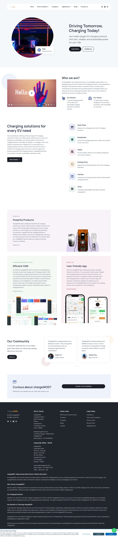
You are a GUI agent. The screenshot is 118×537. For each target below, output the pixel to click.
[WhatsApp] (114, 530)
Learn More (75, 49)
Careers (62, 426)
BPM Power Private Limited (68, 415)
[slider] (22, 105)
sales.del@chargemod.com (42, 465)
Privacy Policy (91, 420)
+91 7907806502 (48, 438)
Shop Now (16, 245)
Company (55, 7)
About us (12, 357)
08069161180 (50, 434)
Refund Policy (91, 423)
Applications (66, 7)
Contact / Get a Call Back (83, 386)
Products (63, 417)
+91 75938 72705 (48, 467)
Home (32, 7)
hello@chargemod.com (41, 432)
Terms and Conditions (93, 417)
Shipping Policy (91, 426)
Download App (71, 289)
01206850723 (38, 436)
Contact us (84, 7)
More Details (14, 159)
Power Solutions (42, 7)
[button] (76, 366)
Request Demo (17, 291)
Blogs (75, 7)
